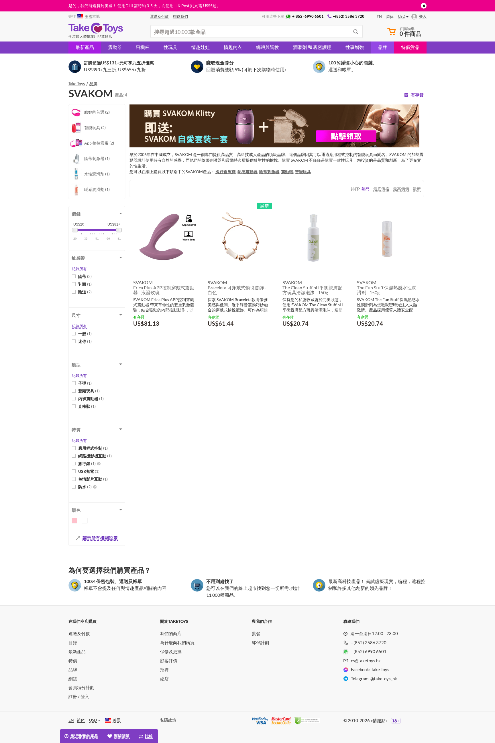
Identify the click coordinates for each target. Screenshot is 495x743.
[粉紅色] (74, 520)
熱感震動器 (247, 171)
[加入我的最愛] (185, 337)
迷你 (85, 341)
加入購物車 (149, 337)
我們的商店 (171, 633)
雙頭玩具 (89, 390)
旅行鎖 (87, 463)
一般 (85, 333)
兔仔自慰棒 (225, 171)
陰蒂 (85, 276)
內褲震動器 (91, 398)
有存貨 (417, 95)
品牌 (382, 47)
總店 (164, 678)
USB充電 (88, 471)
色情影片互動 (93, 479)
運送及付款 (79, 633)
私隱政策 (168, 720)
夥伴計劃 (260, 642)
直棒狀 (87, 406)
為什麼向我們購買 (177, 642)
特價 (72, 660)
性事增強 (354, 47)
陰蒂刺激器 (269, 171)
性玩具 (170, 47)
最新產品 (85, 47)
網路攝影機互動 (95, 455)
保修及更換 (171, 651)
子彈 (85, 383)
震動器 (115, 47)
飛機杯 (143, 47)
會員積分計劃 (81, 687)
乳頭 (85, 284)
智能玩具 (303, 171)
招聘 (164, 669)
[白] (84, 520)
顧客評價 (168, 660)
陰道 (85, 291)
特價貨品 (410, 47)
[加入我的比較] (193, 337)
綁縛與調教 (267, 47)
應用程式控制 (93, 448)
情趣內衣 (233, 47)
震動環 (287, 171)
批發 (256, 633)
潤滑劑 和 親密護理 (312, 47)
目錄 (72, 642)
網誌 (72, 678)
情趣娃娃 (200, 47)
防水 (85, 486)
